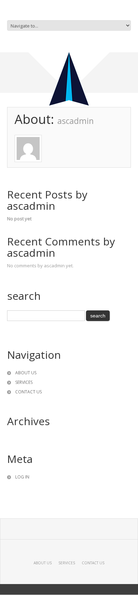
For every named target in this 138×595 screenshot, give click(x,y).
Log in (22, 477)
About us (25, 373)
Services (24, 382)
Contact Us (28, 392)
